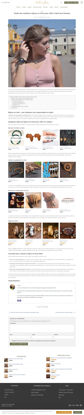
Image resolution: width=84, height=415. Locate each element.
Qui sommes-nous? (9, 389)
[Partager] (5, 409)
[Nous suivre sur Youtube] (9, 2)
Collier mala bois (46, 180)
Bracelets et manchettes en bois (19, 103)
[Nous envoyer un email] (3, 2)
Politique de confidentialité (37, 395)
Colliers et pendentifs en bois (19, 102)
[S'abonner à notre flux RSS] (7, 2)
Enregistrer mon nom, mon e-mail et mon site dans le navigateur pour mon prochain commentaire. (34, 340)
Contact (6, 394)
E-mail (33, 334)
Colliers (51, 7)
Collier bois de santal (64, 180)
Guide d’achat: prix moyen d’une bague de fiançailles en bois (24, 312)
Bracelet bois (28, 210)
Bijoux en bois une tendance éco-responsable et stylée (22, 98)
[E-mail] (18, 301)
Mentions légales (35, 392)
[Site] (20, 301)
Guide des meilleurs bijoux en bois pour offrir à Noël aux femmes (23, 96)
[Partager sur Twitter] (40, 307)
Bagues (30, 7)
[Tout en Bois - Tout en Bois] (42, 2)
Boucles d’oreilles (37, 7)
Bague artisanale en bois (48, 241)
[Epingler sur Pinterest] (44, 307)
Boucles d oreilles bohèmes (65, 148)
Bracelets (45, 7)
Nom (11, 334)
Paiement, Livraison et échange (66, 392)
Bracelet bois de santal (13, 210)
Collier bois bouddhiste (30, 180)
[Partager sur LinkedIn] (47, 307)
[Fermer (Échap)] (1, 409)
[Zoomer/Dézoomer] (13, 409)
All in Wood (9, 405)
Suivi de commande (9, 392)
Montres (56, 7)
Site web (56, 334)
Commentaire (13, 323)
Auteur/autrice (14, 107)
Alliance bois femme (12, 241)
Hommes (24, 7)
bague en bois (16, 248)
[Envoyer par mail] (42, 307)
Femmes (18, 7)
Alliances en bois (28, 241)
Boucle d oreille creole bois (13, 148)
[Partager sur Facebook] (37, 307)
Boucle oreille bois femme (48, 148)
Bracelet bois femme (47, 210)
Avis (5, 397)
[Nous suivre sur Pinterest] (5, 2)
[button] (61, 2)
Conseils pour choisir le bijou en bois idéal (20, 106)
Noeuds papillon (64, 7)
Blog (42, 11)
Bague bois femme (64, 241)
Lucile (48, 17)
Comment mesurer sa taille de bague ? (64, 312)
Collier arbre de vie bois (13, 180)
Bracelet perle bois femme (65, 210)
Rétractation (61, 395)
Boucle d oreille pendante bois (31, 148)
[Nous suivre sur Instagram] (2, 2)
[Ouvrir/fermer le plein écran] (9, 409)
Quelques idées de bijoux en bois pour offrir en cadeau (22, 99)
